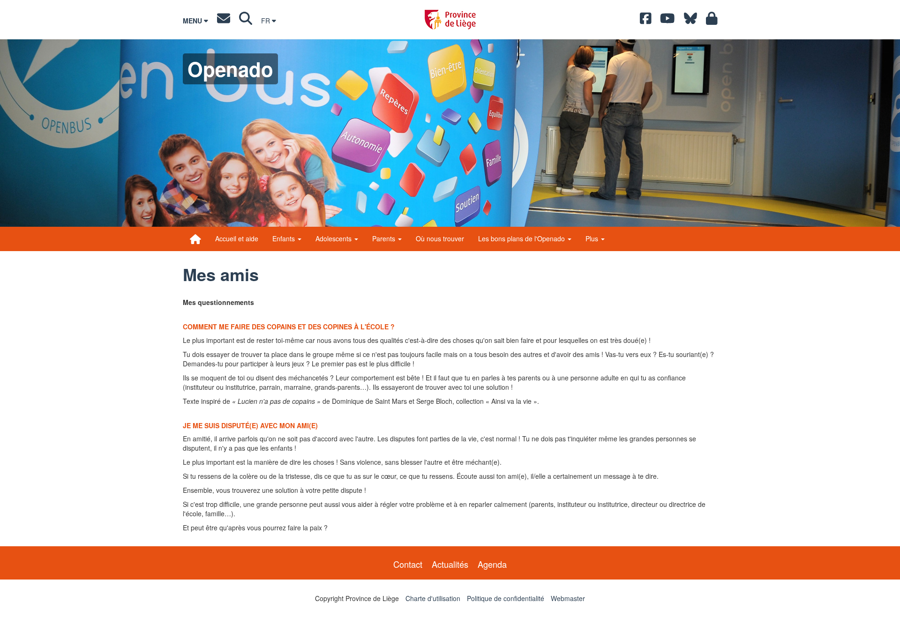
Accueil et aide (236, 238)
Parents (384, 238)
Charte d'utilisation (432, 598)
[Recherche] (245, 20)
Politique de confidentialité (505, 598)
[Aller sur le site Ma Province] (712, 20)
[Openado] (195, 239)
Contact (407, 564)
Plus (592, 238)
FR (266, 20)
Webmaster (568, 598)
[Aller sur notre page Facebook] (646, 20)
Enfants (284, 238)
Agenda (492, 564)
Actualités (450, 564)
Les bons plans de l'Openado (522, 238)
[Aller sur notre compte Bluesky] (690, 20)
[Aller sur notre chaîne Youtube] (667, 20)
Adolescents (334, 238)
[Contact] (223, 20)
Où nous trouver (440, 238)
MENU (193, 20)
